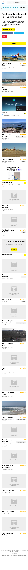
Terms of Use (14, 553)
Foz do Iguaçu (5, 234)
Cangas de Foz (5, 209)
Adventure (23, 65)
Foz (3, 301)
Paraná (11, 234)
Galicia (11, 209)
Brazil (3, 235)
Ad (25, 113)
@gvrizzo (24, 555)
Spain (3, 210)
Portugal (4, 68)
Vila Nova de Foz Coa (7, 469)
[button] (3, 2)
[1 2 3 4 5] (14, 54)
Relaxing (24, 161)
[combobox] (16, 2)
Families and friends (21, 136)
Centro (11, 67)
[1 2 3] (14, 126)
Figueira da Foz (5, 67)
